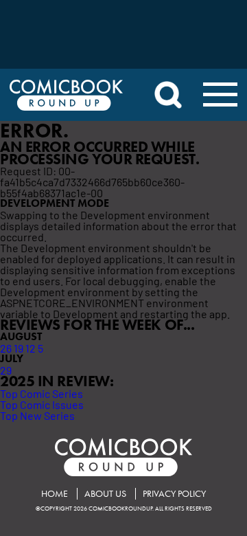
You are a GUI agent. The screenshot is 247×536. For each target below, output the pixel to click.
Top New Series (37, 415)
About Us (105, 494)
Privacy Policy (174, 494)
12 (30, 348)
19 (18, 348)
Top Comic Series (41, 393)
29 (6, 370)
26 (6, 348)
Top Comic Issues (42, 404)
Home (54, 494)
